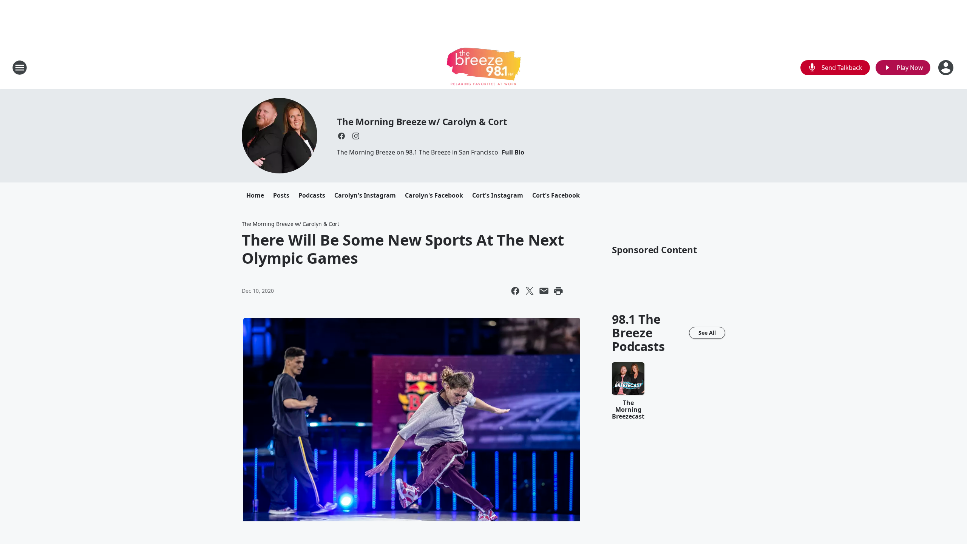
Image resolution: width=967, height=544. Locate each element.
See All (707, 332)
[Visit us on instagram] (355, 136)
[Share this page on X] (529, 291)
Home (255, 195)
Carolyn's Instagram (365, 195)
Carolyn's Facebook (434, 195)
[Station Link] (483, 67)
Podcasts (311, 195)
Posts (281, 195)
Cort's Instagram (497, 195)
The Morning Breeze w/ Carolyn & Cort (422, 121)
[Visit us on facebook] (341, 136)
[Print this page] (558, 291)
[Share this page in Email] (544, 291)
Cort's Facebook (556, 195)
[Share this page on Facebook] (515, 291)
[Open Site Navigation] (19, 67)
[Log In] (946, 67)
